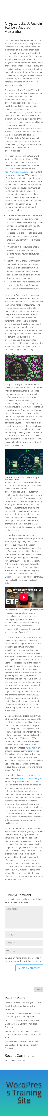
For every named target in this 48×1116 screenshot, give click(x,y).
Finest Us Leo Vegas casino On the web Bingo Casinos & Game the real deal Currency (22, 1023)
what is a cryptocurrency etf (29, 778)
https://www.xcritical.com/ (16, 172)
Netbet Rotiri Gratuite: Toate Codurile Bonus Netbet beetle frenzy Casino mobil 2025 (23, 1034)
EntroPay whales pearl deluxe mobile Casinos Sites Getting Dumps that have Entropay (22, 1044)
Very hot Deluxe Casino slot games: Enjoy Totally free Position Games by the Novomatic (23, 1005)
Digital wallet (31, 748)
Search (39, 989)
